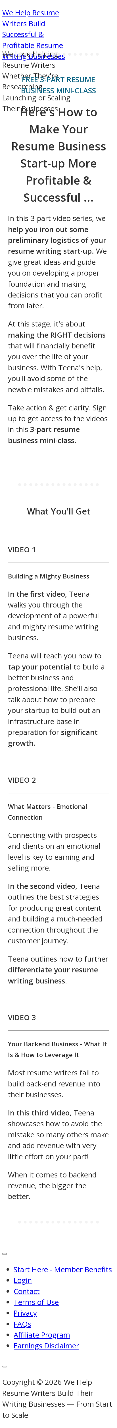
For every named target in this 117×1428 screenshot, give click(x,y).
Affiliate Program (42, 1335)
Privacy (25, 1313)
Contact (27, 1291)
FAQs (22, 1324)
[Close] (4, 1366)
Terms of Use (36, 1302)
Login (23, 1280)
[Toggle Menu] (4, 1254)
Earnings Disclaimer (46, 1346)
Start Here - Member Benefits (63, 1269)
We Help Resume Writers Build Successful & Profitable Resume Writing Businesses (33, 34)
